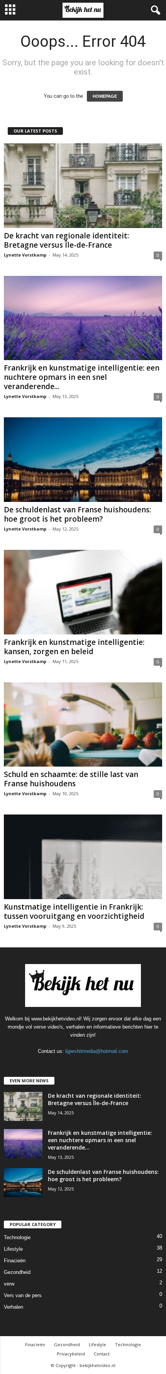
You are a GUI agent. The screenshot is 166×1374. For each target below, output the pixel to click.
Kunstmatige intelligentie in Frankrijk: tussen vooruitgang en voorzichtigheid (74, 911)
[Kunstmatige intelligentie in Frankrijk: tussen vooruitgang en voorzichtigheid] (83, 857)
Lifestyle (13, 1249)
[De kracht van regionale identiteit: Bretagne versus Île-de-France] (83, 185)
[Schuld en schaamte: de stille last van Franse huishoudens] (83, 724)
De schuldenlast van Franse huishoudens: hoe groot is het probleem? (77, 514)
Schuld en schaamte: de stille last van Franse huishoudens (71, 779)
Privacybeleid (71, 1354)
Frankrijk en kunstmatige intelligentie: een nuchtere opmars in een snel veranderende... (81, 377)
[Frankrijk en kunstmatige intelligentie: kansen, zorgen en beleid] (83, 592)
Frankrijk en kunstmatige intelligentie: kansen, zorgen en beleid (74, 646)
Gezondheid (17, 1272)
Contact (102, 1354)
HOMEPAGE (105, 96)
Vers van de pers (23, 1295)
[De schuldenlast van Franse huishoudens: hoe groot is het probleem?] (83, 459)
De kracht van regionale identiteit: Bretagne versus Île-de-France (66, 240)
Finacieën (14, 1260)
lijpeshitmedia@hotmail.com (96, 1051)
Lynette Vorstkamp (25, 255)
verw (9, 1284)
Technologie (17, 1237)
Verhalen (13, 1307)
